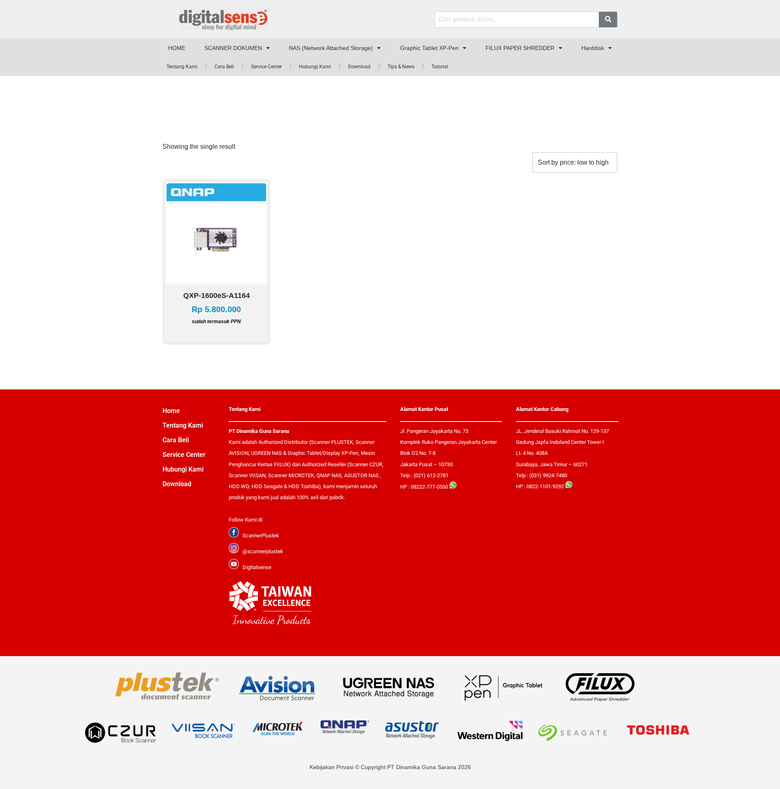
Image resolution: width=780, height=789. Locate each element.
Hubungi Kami (315, 67)
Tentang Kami (182, 67)
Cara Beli (224, 67)
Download (359, 67)
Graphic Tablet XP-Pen (429, 48)
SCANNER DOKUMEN (233, 48)
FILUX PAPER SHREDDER (520, 48)
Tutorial (439, 67)
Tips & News (401, 67)
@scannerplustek (263, 551)
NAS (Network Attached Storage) (331, 48)
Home (171, 411)
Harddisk (592, 48)
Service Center (266, 67)
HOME (176, 48)
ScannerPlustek (261, 536)
